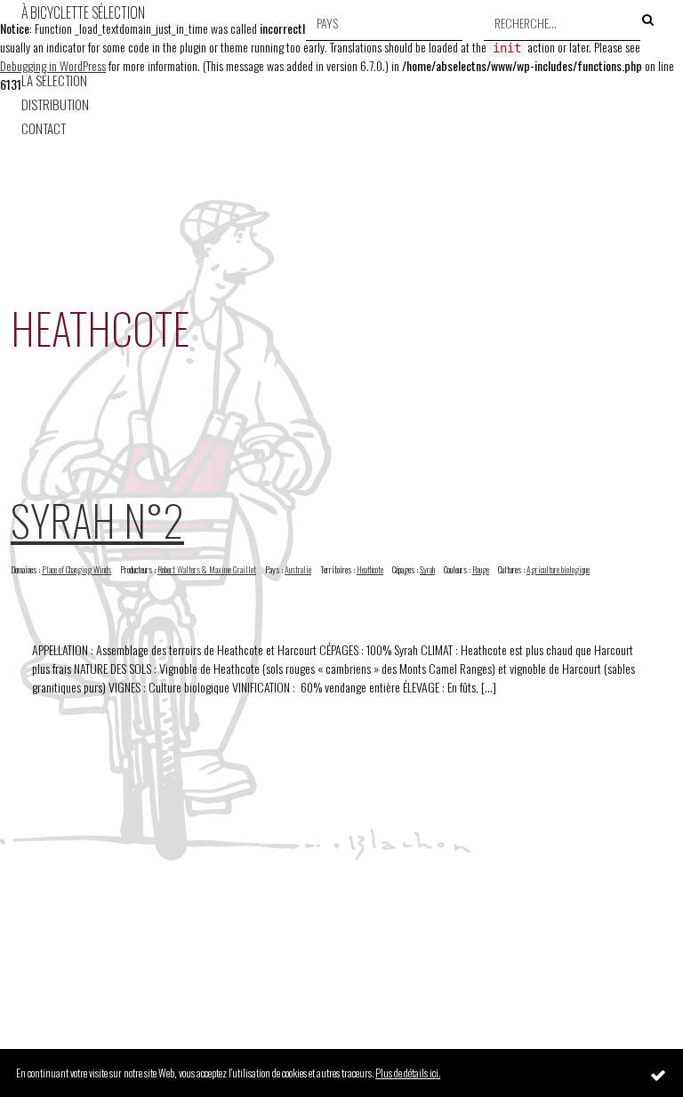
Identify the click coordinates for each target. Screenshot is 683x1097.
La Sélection (54, 80)
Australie (298, 569)
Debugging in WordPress (53, 65)
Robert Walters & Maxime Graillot (206, 569)
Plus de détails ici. (407, 1072)
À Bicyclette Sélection (83, 12)
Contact (43, 128)
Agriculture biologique (558, 569)
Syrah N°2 (97, 519)
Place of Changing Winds (76, 569)
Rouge (480, 569)
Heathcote (370, 569)
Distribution (55, 104)
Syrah (427, 569)
